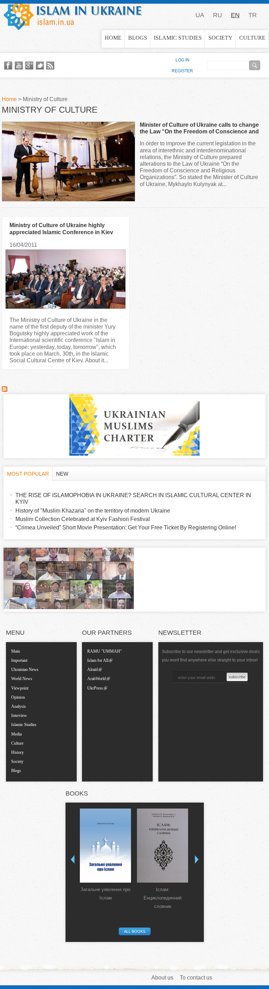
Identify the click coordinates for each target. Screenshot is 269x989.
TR (252, 15)
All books (134, 931)
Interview (19, 715)
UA (199, 15)
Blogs (137, 38)
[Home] (73, 15)
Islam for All (97, 660)
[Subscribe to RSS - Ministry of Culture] (4, 390)
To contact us (196, 978)
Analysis (18, 706)
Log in (182, 60)
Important (19, 660)
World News (21, 678)
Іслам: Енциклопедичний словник (162, 898)
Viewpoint (19, 688)
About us (162, 978)
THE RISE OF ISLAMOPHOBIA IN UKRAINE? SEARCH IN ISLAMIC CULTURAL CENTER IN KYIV (133, 498)
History (17, 752)
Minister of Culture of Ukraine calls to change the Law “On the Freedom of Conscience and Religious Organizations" (199, 131)
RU (217, 15)
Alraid (92, 669)
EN (235, 15)
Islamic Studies (178, 38)
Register (182, 70)
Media (16, 734)
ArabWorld (96, 678)
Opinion (18, 697)
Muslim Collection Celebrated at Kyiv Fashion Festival (82, 519)
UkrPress (95, 688)
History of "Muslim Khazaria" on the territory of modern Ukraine (92, 511)
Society (220, 38)
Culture (252, 38)
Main (15, 651)
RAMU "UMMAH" (104, 651)
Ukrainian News (25, 669)
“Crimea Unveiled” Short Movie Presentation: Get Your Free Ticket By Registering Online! (125, 527)
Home (113, 38)
